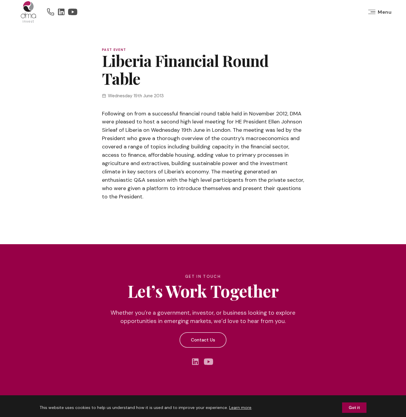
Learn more (240, 407)
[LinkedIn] (61, 12)
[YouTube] (72, 12)
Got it (354, 407)
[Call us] (50, 12)
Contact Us (203, 340)
